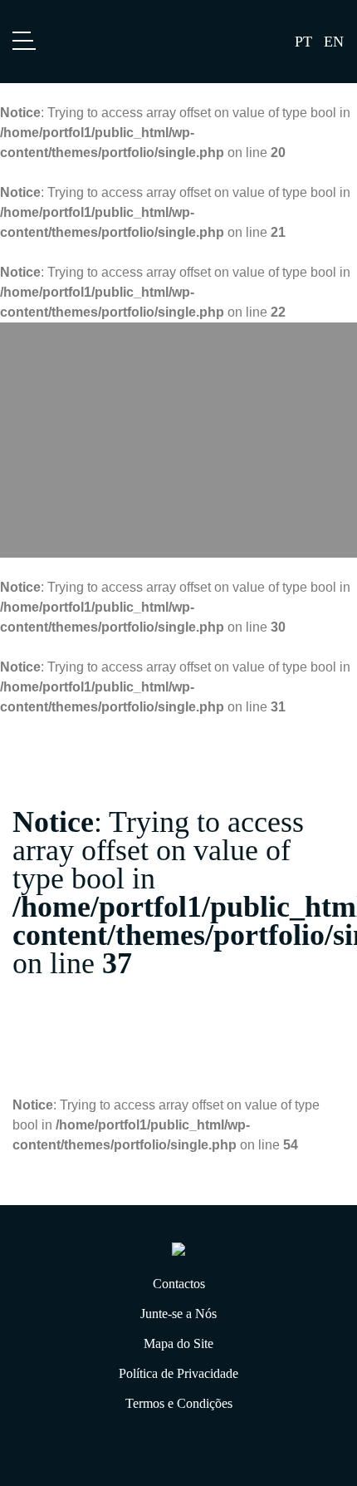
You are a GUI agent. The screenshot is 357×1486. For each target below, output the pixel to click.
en (334, 41)
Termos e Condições (178, 1403)
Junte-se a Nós (178, 1313)
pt (303, 41)
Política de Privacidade (178, 1373)
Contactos (179, 1284)
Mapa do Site (178, 1343)
